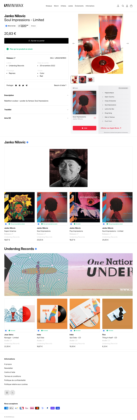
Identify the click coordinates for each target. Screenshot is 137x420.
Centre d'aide (9, 372)
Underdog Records (16, 66)
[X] (12, 392)
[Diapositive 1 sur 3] (74, 79)
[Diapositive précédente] (73, 44)
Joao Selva (8, 335)
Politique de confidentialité (14, 380)
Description (9, 95)
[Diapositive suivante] (128, 44)
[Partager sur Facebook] (16, 85)
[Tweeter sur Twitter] (23, 85)
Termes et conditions (12, 376)
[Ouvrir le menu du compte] (127, 5)
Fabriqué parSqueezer (24, 26)
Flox (104, 335)
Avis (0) (7, 118)
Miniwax (11, 417)
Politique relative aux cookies (16, 384)
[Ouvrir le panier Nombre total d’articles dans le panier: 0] (131, 5)
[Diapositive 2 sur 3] (82, 79)
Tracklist (7, 110)
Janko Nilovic (15, 16)
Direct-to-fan (12, 26)
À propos (8, 364)
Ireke (39, 335)
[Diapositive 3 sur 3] (90, 79)
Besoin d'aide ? (60, 85)
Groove (33, 26)
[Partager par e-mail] (27, 85)
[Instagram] (7, 392)
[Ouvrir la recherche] (122, 5)
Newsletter (8, 368)
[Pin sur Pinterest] (19, 85)
